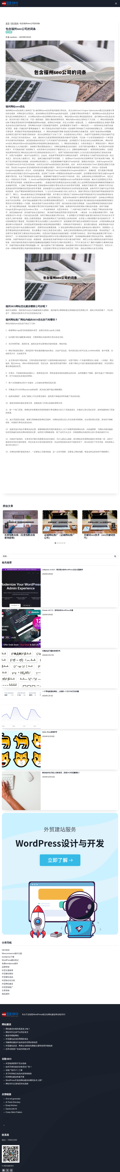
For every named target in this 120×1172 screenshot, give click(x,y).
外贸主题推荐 (7, 970)
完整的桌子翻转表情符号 (51, 651)
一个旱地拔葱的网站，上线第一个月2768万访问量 (60, 691)
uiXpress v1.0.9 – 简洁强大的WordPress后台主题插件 (62, 570)
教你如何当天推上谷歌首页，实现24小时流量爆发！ (61, 773)
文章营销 (5, 990)
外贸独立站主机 (8, 980)
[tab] (55, 543)
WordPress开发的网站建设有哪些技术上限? (24, 1080)
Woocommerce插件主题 (12, 953)
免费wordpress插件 (10, 964)
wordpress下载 (8, 957)
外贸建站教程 (7, 974)
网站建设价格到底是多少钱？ (18, 1029)
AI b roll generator (13, 1099)
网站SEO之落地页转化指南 (17, 1084)
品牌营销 (5, 967)
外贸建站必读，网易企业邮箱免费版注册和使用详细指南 (29, 1046)
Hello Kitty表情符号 (49, 732)
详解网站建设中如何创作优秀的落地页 (22, 1042)
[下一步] (113, 525)
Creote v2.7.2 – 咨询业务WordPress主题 (57, 610)
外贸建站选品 (7, 977)
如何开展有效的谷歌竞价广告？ (19, 1067)
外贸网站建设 (7, 984)
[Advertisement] (60, 473)
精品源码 (5, 994)
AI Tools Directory (13, 1102)
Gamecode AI (11, 1109)
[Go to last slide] (6, 525)
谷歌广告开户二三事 (14, 1070)
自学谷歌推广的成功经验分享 (18, 1049)
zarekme (13, 37)
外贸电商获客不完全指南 (16, 1063)
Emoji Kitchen (11, 1105)
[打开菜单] (116, 3)
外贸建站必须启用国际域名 (17, 1039)
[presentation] (20, 522)
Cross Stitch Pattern (14, 1112)
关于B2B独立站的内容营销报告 (19, 1074)
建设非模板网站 (12, 1036)
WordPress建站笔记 (10, 960)
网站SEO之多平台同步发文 (17, 1032)
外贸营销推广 (7, 987)
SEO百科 (9, 32)
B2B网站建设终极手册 (15, 1077)
